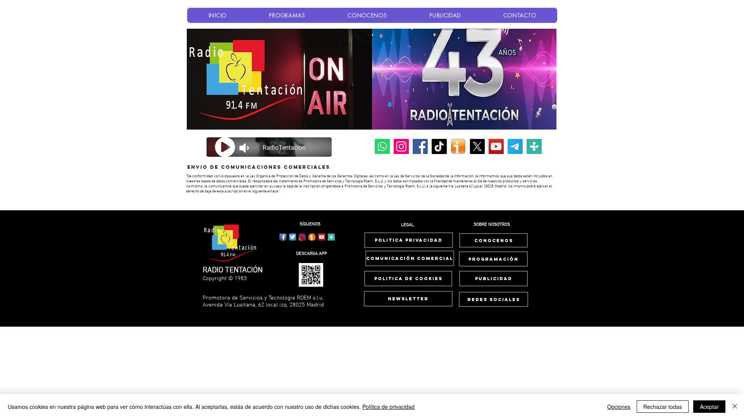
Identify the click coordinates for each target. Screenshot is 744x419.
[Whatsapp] (382, 146)
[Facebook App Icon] (282, 237)
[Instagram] (401, 146)
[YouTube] (496, 146)
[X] (477, 146)
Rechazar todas (662, 406)
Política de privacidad (388, 406)
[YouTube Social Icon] (321, 237)
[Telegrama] (515, 146)
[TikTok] (439, 146)
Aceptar (709, 406)
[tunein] (534, 146)
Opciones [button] (618, 406)
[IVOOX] (458, 146)
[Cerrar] (734, 406)
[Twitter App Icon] (292, 237)
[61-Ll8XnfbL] (311, 237)
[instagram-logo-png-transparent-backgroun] (302, 237)
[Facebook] (420, 146)
